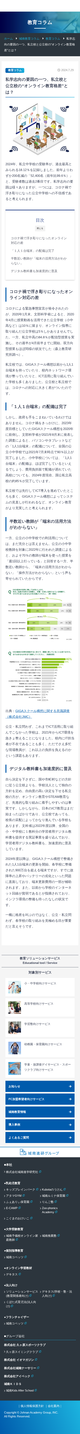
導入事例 (14, 1124)
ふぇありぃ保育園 (17, 1201)
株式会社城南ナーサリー (20, 1368)
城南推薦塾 (49, 1235)
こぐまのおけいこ (17, 1218)
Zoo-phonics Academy (50, 1210)
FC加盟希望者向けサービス (26, 1099)
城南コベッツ (14, 1257)
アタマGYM (14, 1195)
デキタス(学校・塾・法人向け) (57, 1293)
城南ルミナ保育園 (53, 1195)
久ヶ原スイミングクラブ (22, 1351)
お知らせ (14, 1086)
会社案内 (53, 1406)
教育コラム (15, 70)
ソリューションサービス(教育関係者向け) (22, 1293)
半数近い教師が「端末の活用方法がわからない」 (39, 261)
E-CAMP (11, 1208)
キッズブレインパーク (20, 1189)
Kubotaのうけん (52, 1189)
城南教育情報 (17, 1111)
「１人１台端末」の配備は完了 (32, 250)
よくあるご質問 (19, 1137)
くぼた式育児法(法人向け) (21, 1304)
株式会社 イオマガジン (19, 1359)
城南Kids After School (20, 1390)
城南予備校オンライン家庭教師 (22, 1238)
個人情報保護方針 (32, 1406)
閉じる (40, 228)
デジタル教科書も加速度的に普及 (34, 271)
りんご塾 (48, 1201)
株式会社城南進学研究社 (22, 1172)
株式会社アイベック (17, 1376)
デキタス (12, 1274)
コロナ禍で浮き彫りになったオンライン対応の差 (39, 241)
